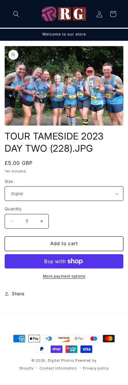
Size (9, 181)
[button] (16, 14)
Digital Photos (61, 360)
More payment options (64, 276)
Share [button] (18, 293)
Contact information (58, 368)
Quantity (13, 208)
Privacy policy (96, 368)
